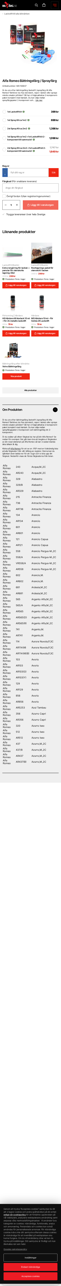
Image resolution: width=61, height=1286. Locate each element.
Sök (54, 172)
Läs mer (39, 100)
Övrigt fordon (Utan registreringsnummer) (28, 196)
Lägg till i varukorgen (42, 204)
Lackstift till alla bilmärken (16, 13)
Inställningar (30, 1257)
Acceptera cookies (30, 1276)
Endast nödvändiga (30, 1267)
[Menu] (36, 5)
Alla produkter (30, 390)
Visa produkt (16, 376)
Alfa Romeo (16, 448)
